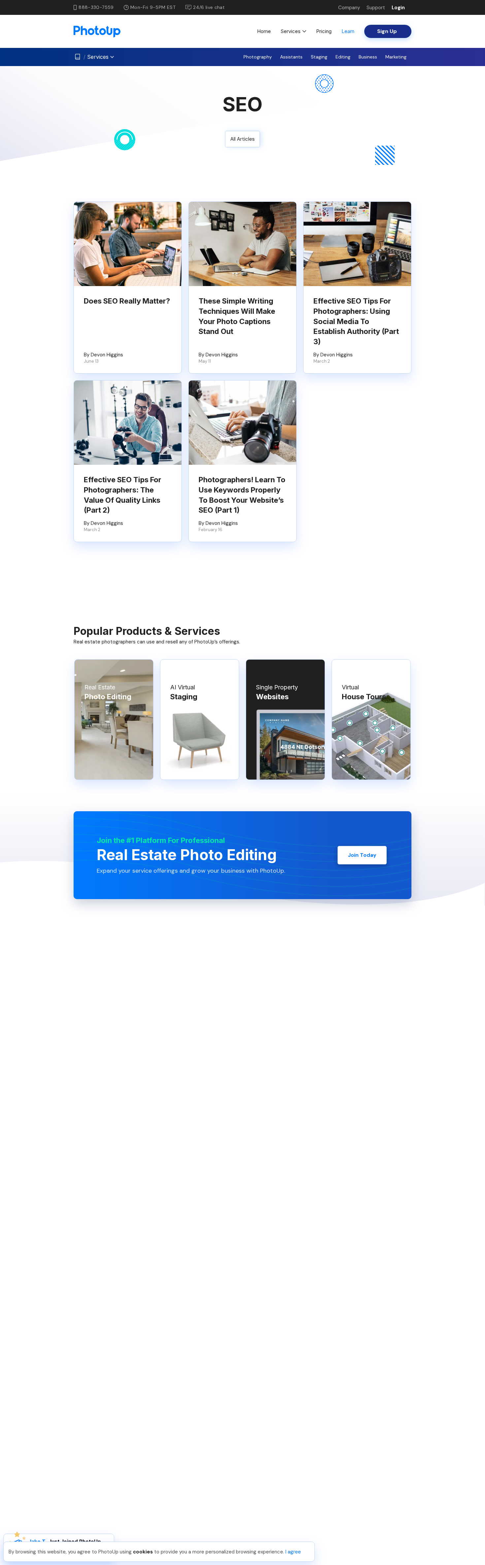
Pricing (324, 31)
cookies (143, 1551)
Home (264, 31)
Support (376, 7)
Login (398, 7)
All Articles (242, 139)
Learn (347, 31)
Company (349, 7)
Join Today (362, 855)
